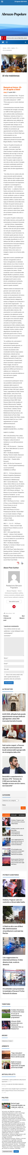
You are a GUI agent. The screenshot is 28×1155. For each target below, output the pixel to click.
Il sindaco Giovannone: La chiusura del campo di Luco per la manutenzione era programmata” (17, 1013)
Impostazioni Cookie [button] (7, 1151)
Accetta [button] (16, 1151)
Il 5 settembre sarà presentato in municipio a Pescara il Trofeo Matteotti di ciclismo (13, 991)
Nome (6, 658)
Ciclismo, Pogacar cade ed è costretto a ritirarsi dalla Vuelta (18, 821)
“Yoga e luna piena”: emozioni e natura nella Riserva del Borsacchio (18, 1055)
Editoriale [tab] (22, 815)
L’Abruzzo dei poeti (7, 618)
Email (6, 663)
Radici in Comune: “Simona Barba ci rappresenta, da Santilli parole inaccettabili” (18, 1064)
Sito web (6, 669)
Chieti (5, 92)
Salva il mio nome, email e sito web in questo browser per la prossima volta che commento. (13, 677)
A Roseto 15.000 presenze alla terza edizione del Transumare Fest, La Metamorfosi (17, 1025)
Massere (22, 617)
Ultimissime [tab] (6, 815)
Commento (7, 635)
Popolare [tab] (13, 815)
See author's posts (14, 601)
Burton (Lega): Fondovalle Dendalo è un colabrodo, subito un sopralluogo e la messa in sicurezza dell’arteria (18, 1107)
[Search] (25, 42)
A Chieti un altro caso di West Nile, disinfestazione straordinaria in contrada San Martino (17, 832)
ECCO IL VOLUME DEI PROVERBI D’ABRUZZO (13, 1084)
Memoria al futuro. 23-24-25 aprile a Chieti (13, 88)
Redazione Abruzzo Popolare (14, 586)
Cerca (4, 805)
